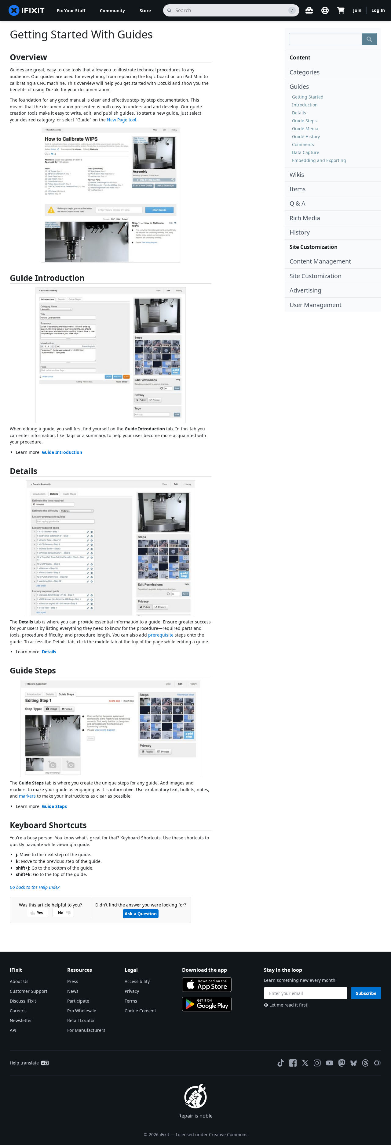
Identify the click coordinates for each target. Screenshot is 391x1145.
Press (72, 981)
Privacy (132, 991)
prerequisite (161, 635)
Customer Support (28, 991)
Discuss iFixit (23, 1001)
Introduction (305, 105)
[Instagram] (317, 1063)
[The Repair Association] (377, 1063)
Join (357, 10)
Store (145, 10)
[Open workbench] (309, 10)
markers (27, 796)
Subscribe (366, 993)
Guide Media (305, 128)
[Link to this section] (7, 58)
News (73, 991)
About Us (19, 981)
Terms (131, 1001)
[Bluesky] (353, 1063)
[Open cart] (341, 10)
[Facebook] (293, 1063)
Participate (78, 1001)
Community (112, 10)
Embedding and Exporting (319, 160)
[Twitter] (305, 1063)
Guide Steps (304, 121)
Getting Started (307, 97)
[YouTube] (329, 1063)
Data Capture (305, 152)
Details (299, 113)
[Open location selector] (325, 10)
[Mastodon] (341, 1063)
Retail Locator (81, 1020)
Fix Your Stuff (71, 10)
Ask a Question (141, 914)
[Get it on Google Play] (207, 1004)
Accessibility (137, 981)
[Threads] (365, 1063)
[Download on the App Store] (207, 984)
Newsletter (21, 1020)
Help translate (24, 1063)
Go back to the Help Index (35, 887)
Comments (303, 144)
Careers (18, 1011)
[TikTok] (280, 1063)
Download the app (204, 970)
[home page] (27, 10)
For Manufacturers (86, 1030)
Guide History (306, 136)
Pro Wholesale (81, 1011)
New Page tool (121, 120)
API (13, 1030)
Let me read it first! (289, 1005)
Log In (378, 10)
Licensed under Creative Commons (211, 1134)
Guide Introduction (62, 452)
